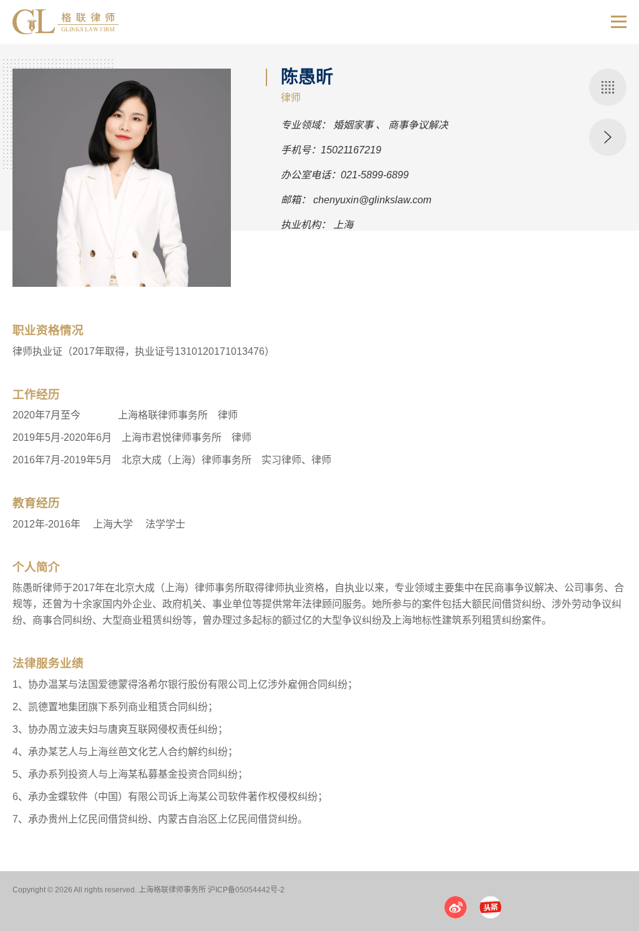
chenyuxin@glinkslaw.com (372, 200)
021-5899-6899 (375, 175)
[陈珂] (608, 137)
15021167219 (351, 150)
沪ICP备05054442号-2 (246, 889)
